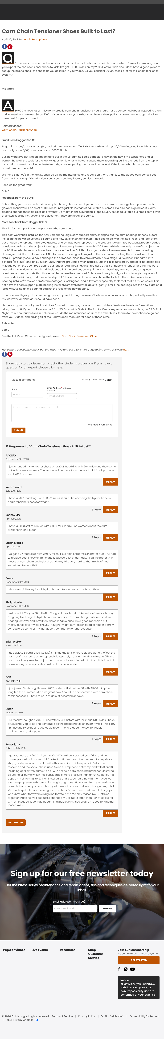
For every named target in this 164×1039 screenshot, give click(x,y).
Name (15, 389)
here (126, 349)
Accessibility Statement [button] (145, 1016)
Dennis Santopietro (34, 39)
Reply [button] (110, 482)
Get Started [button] (139, 960)
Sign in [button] (108, 380)
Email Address (59, 389)
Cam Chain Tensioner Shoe (19, 130)
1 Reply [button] (96, 509)
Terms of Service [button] (62, 1016)
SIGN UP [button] (107, 908)
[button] (4, 46)
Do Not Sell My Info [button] (112, 1016)
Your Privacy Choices (20, 1020)
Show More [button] (15, 822)
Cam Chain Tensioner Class (79, 336)
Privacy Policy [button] (87, 1016)
